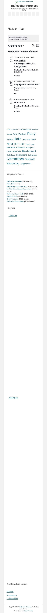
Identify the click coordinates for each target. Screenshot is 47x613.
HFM (10, 143)
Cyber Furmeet (12, 199)
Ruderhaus (11, 155)
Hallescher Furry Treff (15, 194)
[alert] (23, 38)
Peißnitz (17, 151)
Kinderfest (20, 147)
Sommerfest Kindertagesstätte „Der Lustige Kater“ (24, 63)
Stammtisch (15, 159)
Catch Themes (28, 611)
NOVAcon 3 (19, 102)
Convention (25, 129)
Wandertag (13, 163)
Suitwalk (30, 159)
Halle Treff (26, 140)
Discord (9, 134)
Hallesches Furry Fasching (17, 186)
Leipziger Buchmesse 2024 (26, 84)
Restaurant (29, 151)
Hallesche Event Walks (15, 201)
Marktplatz (30, 148)
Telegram (13, 215)
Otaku (9, 151)
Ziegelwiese (25, 164)
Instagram (13, 397)
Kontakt (10, 592)
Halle (17, 139)
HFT (16, 144)
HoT (22, 143)
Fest (15, 134)
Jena (32, 144)
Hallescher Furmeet (24, 5)
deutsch (35, 130)
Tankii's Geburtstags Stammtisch (19, 189)
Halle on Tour (12, 196)
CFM (8, 130)
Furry (31, 134)
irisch (28, 144)
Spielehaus (32, 155)
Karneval (11, 147)
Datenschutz (12, 599)
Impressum (12, 595)
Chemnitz (14, 130)
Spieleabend (21, 155)
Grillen (10, 139)
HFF (33, 139)
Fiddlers (22, 134)
